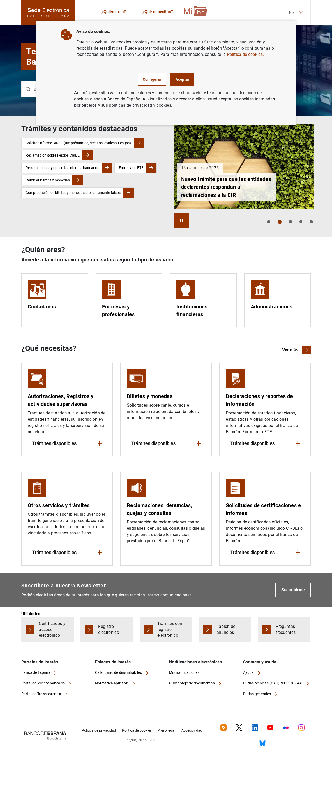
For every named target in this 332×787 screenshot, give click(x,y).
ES (291, 12)
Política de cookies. (245, 54)
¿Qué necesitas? (157, 11)
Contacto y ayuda (259, 662)
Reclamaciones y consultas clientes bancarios (62, 168)
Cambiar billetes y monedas (48, 180)
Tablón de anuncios (226, 629)
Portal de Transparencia (41, 694)
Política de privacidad (99, 730)
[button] (268, 221)
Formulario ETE (131, 168)
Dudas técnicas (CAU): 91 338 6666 (273, 683)
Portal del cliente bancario (43, 683)
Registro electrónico (108, 629)
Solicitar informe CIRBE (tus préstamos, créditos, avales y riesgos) (78, 143)
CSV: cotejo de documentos (192, 683)
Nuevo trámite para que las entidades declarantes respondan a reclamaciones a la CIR (226, 187)
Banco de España (36, 672)
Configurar (152, 79)
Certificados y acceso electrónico (52, 629)
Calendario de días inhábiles (119, 672)
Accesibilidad (191, 730)
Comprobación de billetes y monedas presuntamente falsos (73, 193)
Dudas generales (257, 694)
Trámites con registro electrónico (169, 629)
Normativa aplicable (112, 683)
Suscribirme (293, 589)
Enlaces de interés (113, 662)
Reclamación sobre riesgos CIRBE (53, 155)
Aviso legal (166, 730)
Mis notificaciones (184, 672)
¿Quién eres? (113, 11)
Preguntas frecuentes (286, 629)
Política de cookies (137, 730)
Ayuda (249, 672)
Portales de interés (39, 662)
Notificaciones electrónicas (195, 662)
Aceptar (182, 79)
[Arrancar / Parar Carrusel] (181, 220)
